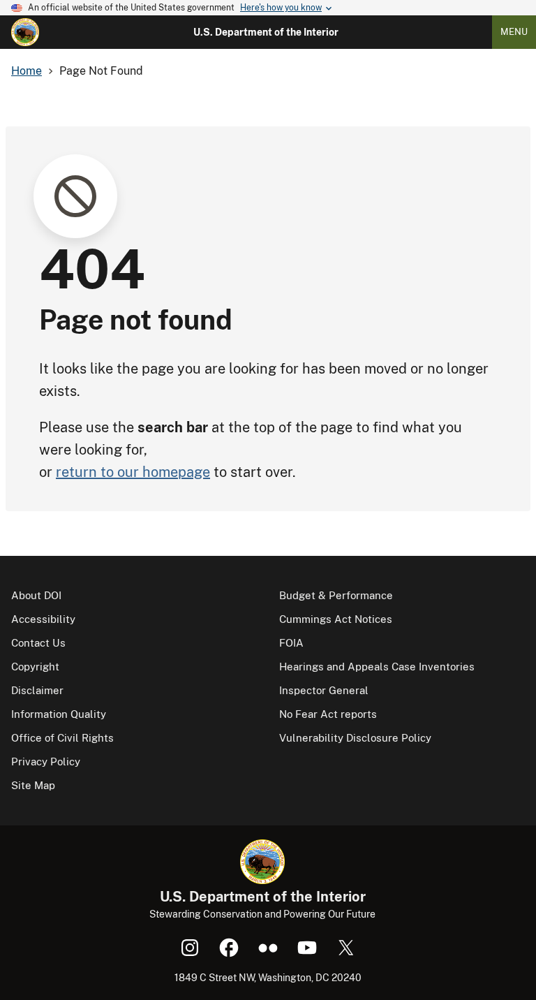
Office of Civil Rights (62, 738)
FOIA (291, 643)
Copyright (35, 666)
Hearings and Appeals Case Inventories (377, 666)
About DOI (36, 595)
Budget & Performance (336, 595)
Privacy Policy (45, 761)
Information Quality (58, 714)
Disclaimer (37, 690)
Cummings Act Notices (335, 619)
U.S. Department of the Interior (265, 32)
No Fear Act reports (328, 714)
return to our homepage (133, 472)
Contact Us (38, 643)
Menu (514, 32)
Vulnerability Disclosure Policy (355, 738)
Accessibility (43, 619)
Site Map (33, 785)
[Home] (25, 32)
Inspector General (323, 690)
